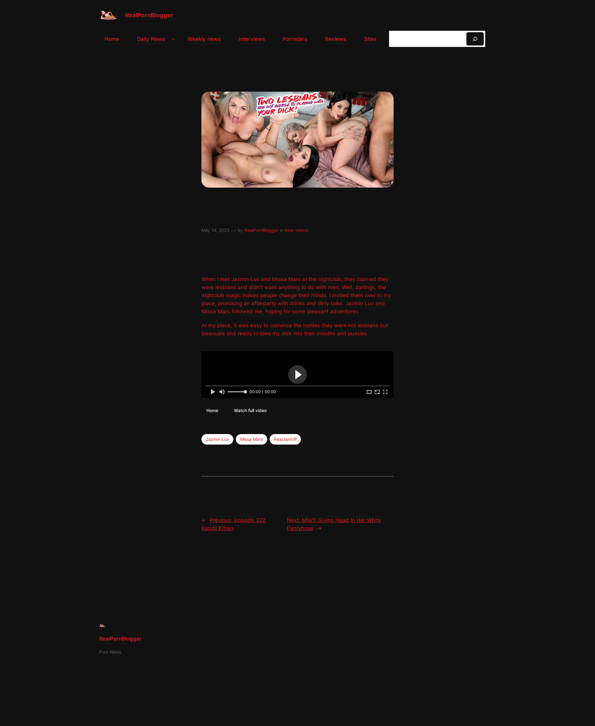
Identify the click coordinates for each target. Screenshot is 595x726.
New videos (296, 230)
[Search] (475, 39)
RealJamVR (285, 439)
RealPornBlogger (149, 15)
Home (212, 410)
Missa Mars (251, 439)
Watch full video (250, 410)
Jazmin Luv (217, 439)
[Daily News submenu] (173, 39)
